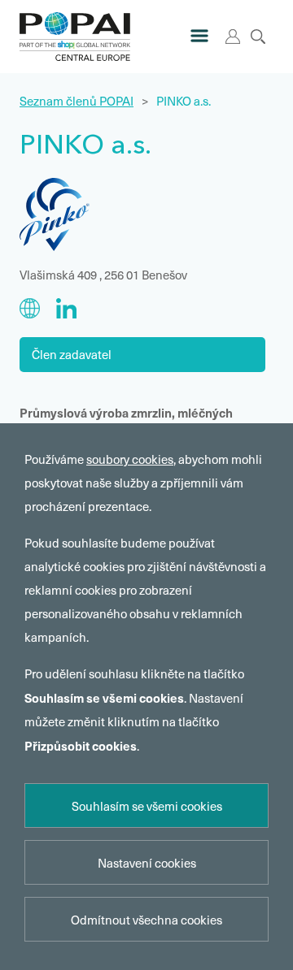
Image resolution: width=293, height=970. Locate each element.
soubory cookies (129, 459)
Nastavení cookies (147, 863)
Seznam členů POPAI (76, 101)
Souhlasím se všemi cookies (147, 806)
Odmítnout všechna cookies (146, 920)
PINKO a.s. (183, 101)
